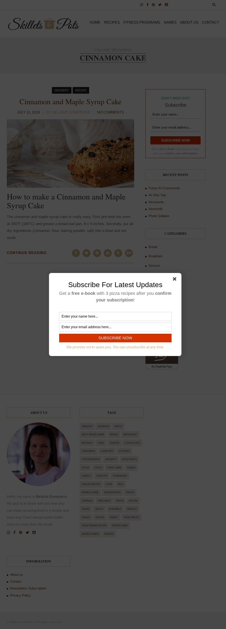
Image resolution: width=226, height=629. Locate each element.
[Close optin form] (175, 279)
